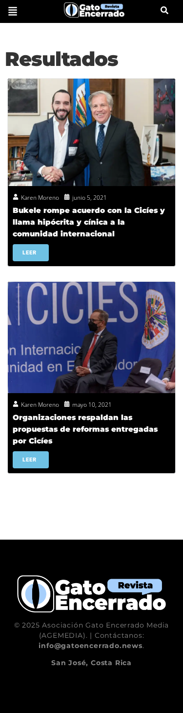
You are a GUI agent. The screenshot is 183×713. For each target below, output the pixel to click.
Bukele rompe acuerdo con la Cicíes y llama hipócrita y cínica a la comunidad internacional (89, 222)
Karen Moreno (40, 197)
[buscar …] (164, 11)
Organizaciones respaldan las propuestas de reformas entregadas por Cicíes (85, 429)
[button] (12, 11)
